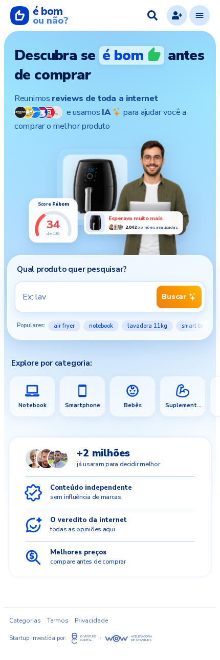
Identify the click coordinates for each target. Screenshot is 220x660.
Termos (58, 620)
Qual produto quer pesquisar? (71, 269)
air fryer (64, 326)
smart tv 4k (196, 326)
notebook (101, 326)
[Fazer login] (177, 15)
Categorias (25, 620)
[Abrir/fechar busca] (152, 15)
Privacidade (91, 620)
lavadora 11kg (147, 326)
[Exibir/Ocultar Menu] (199, 15)
